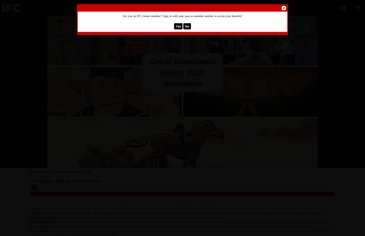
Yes (178, 26)
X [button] (284, 8)
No (187, 26)
